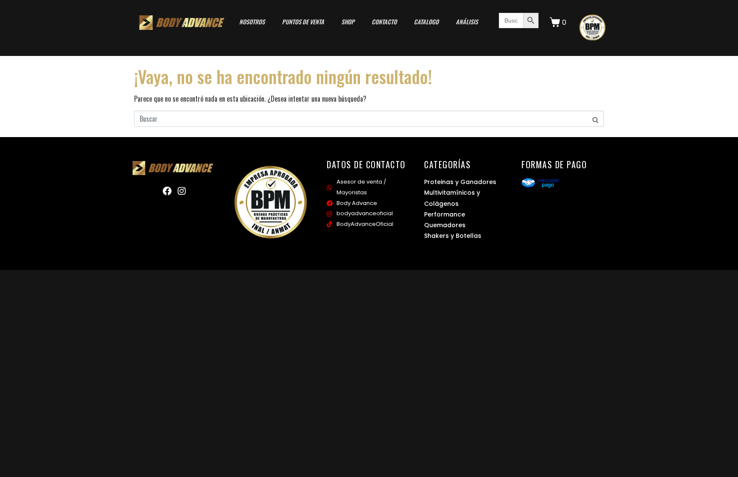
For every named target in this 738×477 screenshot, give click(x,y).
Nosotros (252, 21)
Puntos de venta (303, 21)
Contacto (384, 21)
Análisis (467, 21)
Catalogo (426, 21)
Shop (347, 21)
